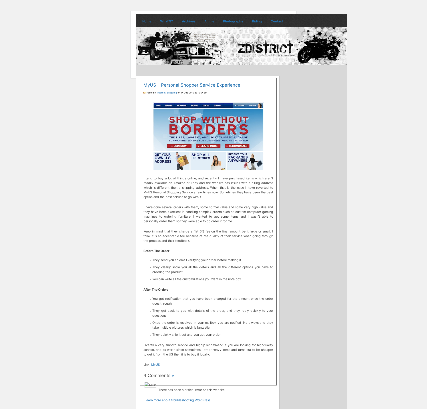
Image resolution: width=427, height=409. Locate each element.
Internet (161, 92)
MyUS (155, 364)
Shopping (172, 92)
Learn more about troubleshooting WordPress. (178, 400)
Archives (188, 21)
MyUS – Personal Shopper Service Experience (191, 85)
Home (146, 21)
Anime (209, 21)
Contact (277, 21)
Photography (233, 21)
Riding (257, 21)
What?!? (166, 21)
